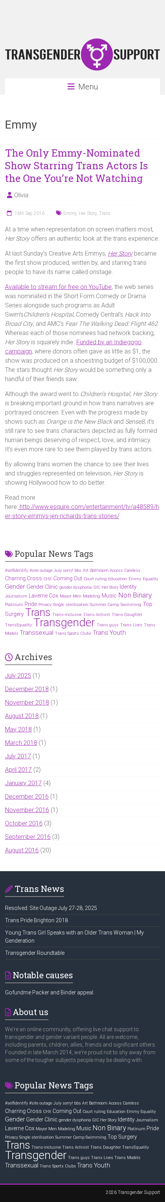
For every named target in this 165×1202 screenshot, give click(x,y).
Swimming (130, 604)
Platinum (14, 604)
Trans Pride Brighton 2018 (36, 920)
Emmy (69, 213)
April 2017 (18, 769)
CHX (47, 578)
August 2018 (22, 716)
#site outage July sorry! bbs (55, 570)
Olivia (21, 195)
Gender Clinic (42, 587)
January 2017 (23, 783)
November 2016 (27, 810)
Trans (105, 213)
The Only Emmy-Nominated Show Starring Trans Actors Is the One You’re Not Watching (76, 165)
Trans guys (108, 624)
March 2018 (21, 742)
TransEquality (18, 624)
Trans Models (127, 1157)
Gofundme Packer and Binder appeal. (49, 992)
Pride (31, 604)
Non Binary (135, 595)
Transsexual (36, 632)
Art (86, 570)
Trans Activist (96, 614)
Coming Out (67, 578)
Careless (132, 570)
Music (109, 596)
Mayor (65, 596)
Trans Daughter (127, 614)
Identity (128, 587)
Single (58, 604)
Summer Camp (104, 604)
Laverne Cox (43, 596)
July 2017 (18, 756)
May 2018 (18, 729)
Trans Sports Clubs (73, 633)
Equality (150, 578)
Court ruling (95, 578)
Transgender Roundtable (34, 953)
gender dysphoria (75, 587)
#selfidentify (16, 570)
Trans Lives (131, 624)
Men (77, 596)
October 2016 (24, 823)
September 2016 (28, 836)
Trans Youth (109, 632)
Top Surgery (122, 1137)
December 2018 (27, 689)
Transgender (64, 622)
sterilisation (77, 604)
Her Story (88, 213)
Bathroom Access (106, 570)
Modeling (91, 596)
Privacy (44, 604)
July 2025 (18, 675)
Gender (15, 586)
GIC (96, 587)
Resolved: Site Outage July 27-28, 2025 (51, 908)
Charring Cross (23, 578)
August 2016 (22, 850)
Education (117, 578)
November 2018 (27, 702)
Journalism (16, 596)
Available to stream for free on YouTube (58, 287)
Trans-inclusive (67, 614)
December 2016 (27, 796)
